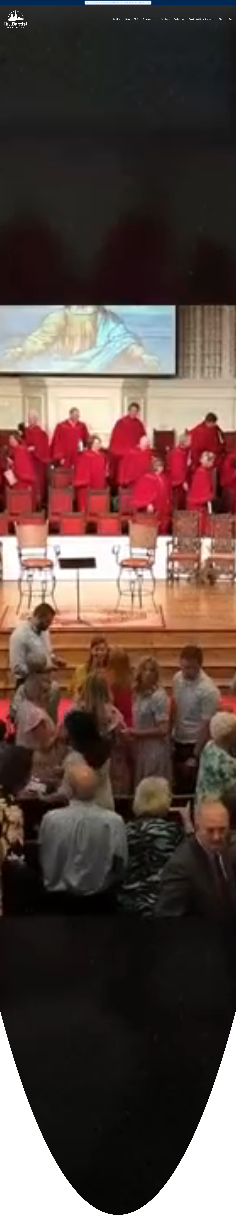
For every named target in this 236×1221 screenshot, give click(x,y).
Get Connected (149, 19)
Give (221, 19)
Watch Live (179, 19)
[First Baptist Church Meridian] (15, 18)
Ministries (165, 19)
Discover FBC (131, 19)
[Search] (230, 19)
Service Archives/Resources (201, 19)
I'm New (116, 19)
